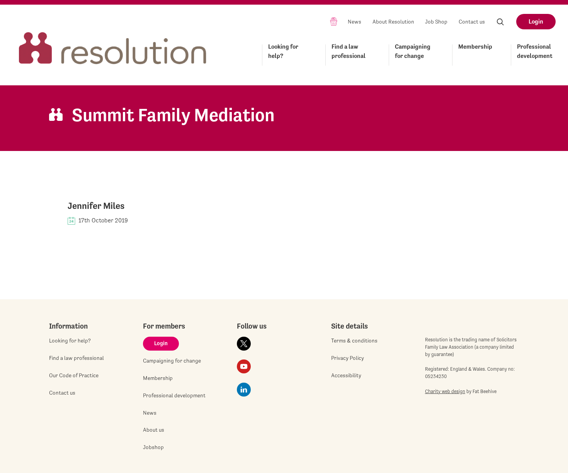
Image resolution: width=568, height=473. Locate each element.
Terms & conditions (354, 340)
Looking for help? (283, 51)
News (354, 22)
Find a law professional (349, 51)
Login (536, 21)
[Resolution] (112, 41)
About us (153, 430)
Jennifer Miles (96, 205)
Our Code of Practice (74, 375)
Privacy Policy (347, 358)
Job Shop (436, 22)
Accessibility (346, 375)
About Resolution (393, 22)
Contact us (472, 22)
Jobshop (153, 447)
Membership (475, 46)
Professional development (535, 51)
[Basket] (333, 21)
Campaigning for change (412, 51)
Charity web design (445, 391)
